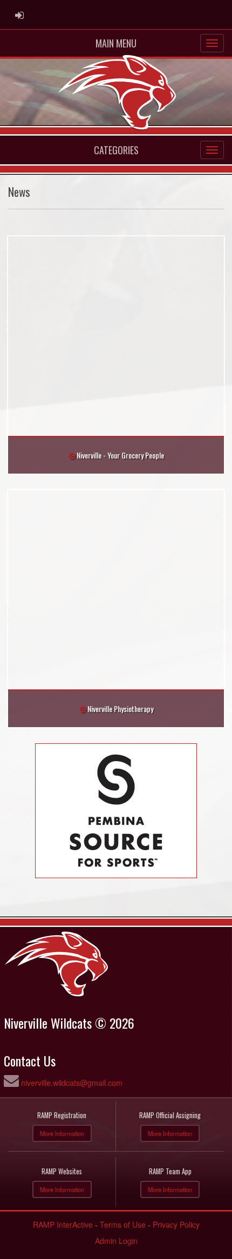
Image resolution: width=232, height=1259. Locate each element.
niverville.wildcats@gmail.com (71, 1082)
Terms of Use (123, 1224)
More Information (62, 1133)
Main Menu (116, 43)
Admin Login (116, 1240)
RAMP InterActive (63, 1224)
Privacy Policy (176, 1224)
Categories (116, 150)
